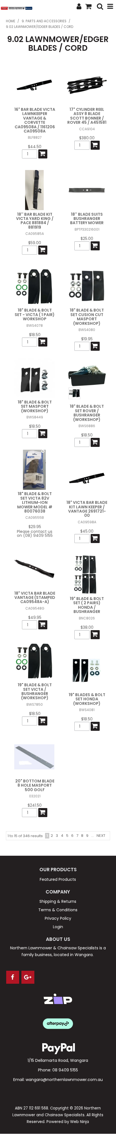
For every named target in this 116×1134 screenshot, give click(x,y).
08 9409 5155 (65, 1070)
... (92, 835)
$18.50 (35, 334)
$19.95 (87, 339)
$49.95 (34, 617)
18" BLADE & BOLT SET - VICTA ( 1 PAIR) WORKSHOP (35, 314)
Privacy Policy (58, 918)
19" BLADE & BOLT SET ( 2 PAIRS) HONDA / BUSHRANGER (87, 605)
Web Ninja (79, 1121)
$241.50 (35, 805)
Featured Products (58, 879)
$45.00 (86, 531)
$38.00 (87, 627)
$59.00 (34, 243)
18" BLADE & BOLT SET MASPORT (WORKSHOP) (35, 406)
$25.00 (87, 238)
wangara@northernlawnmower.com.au (64, 1079)
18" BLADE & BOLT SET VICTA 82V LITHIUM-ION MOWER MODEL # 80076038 (34, 502)
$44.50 (34, 146)
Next (101, 835)
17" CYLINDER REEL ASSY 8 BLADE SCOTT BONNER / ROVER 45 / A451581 (86, 116)
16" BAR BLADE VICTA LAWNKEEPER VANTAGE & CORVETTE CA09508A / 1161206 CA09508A (34, 120)
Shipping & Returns (57, 901)
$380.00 (87, 138)
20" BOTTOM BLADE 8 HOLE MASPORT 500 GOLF (34, 785)
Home (10, 21)
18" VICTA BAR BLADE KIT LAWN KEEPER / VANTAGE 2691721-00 (86, 509)
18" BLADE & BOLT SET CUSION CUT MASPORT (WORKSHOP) (87, 316)
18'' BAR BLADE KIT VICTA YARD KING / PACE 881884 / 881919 (34, 220)
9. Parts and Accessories (44, 21)
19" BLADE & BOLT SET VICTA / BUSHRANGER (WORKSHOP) (35, 691)
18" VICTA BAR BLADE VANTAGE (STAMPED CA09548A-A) (34, 597)
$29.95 (34, 527)
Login (58, 927)
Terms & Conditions (57, 910)
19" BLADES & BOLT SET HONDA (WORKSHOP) (87, 699)
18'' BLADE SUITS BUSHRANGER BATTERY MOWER (87, 218)
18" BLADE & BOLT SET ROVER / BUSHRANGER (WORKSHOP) (87, 412)
